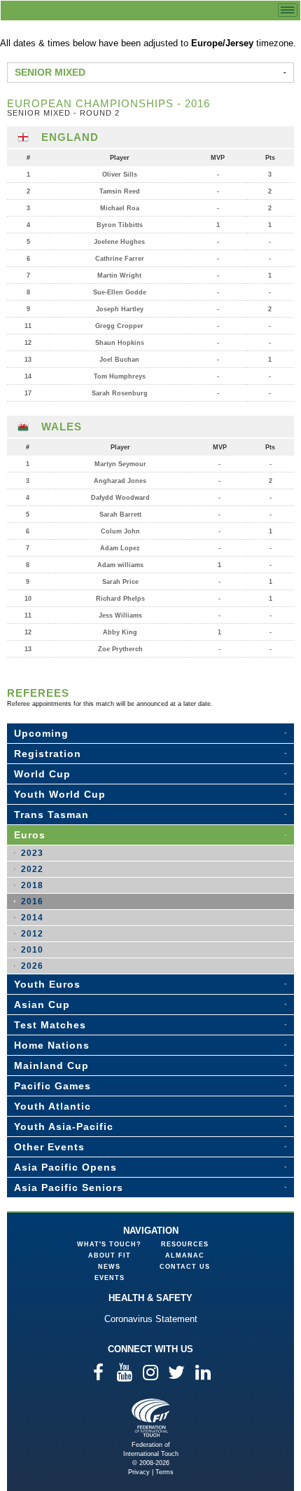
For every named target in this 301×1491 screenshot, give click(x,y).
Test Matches (50, 1024)
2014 (32, 917)
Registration (47, 753)
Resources (185, 1244)
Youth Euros (47, 984)
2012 (32, 934)
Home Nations (52, 1045)
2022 (32, 869)
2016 (32, 901)
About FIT (109, 1255)
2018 (32, 885)
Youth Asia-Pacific (63, 1126)
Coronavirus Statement (150, 1319)
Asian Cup (42, 1004)
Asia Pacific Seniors (68, 1187)
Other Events (49, 1146)
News (109, 1266)
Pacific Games (52, 1085)
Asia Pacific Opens (65, 1167)
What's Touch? (109, 1244)
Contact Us (185, 1266)
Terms (164, 1472)
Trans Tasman (51, 814)
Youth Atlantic (52, 1106)
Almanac (184, 1255)
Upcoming (41, 733)
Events (109, 1277)
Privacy (139, 1472)
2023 (32, 853)
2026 (32, 966)
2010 (32, 950)
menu (288, 10)
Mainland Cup (51, 1065)
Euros (30, 834)
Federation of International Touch (151, 1417)
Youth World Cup (60, 794)
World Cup (42, 773)
